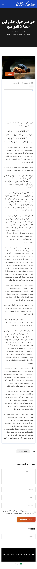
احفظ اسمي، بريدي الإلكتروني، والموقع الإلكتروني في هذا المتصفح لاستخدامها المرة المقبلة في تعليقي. (18, 512)
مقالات (16, 31)
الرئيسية (22, 31)
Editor (16, 83)
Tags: (34, 451)
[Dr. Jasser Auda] (26, 4)
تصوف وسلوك (23, 451)
